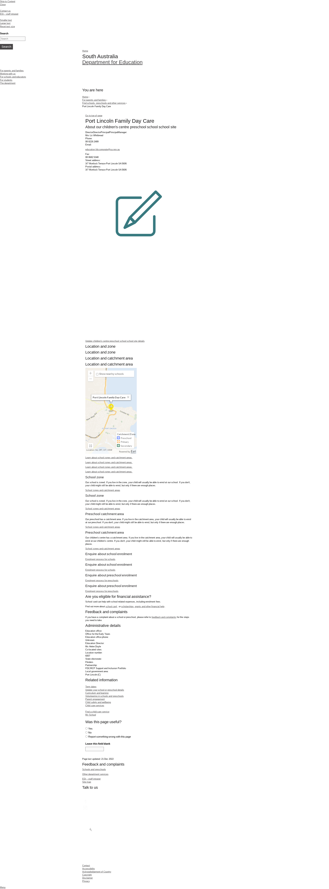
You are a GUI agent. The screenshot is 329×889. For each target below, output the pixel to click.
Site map (86, 782)
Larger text (5, 23)
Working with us (8, 73)
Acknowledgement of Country (96, 871)
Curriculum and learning (96, 693)
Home (85, 51)
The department (7, 83)
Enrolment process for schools (100, 559)
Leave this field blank (97, 743)
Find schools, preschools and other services (104, 103)
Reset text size (7, 26)
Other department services (95, 774)
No (90, 732)
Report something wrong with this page (109, 736)
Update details (115, 341)
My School (90, 715)
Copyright (87, 875)
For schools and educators (13, 77)
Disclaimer (87, 878)
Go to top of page (93, 115)
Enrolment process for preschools (101, 580)
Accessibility (88, 868)
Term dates (90, 686)
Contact (86, 865)
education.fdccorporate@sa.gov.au (102, 149)
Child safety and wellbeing (98, 702)
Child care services (94, 705)
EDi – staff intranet (9, 14)
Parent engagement (95, 699)
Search (4, 33)
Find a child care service (97, 711)
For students (6, 80)
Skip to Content (7, 1)
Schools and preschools (94, 769)
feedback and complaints (164, 617)
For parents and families (12, 70)
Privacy (86, 881)
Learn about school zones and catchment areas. (108, 457)
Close (3, 4)
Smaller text (6, 20)
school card (111, 606)
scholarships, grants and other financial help (142, 606)
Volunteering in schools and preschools (104, 696)
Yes (90, 728)
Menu (2, 887)
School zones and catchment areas (102, 490)
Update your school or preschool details (104, 690)
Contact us (5, 11)
